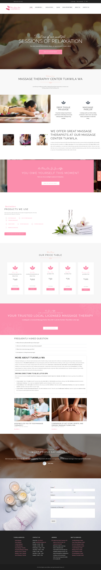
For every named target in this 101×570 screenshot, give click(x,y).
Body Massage (18, 540)
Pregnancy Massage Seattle (78, 546)
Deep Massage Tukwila (20, 547)
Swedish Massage (19, 546)
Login (74, 1)
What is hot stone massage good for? (25, 349)
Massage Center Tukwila (20, 553)
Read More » (17, 429)
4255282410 (40, 540)
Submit (53, 521)
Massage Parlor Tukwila (20, 551)
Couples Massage (88, 108)
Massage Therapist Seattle (78, 555)
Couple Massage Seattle (77, 547)
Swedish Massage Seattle (77, 540)
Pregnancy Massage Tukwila (21, 549)
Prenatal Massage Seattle (77, 553)
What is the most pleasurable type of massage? (27, 342)
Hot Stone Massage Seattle (78, 544)
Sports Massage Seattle (77, 551)
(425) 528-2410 (19, 1)
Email (52, 501)
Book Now (50, 289)
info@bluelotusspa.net (41, 542)
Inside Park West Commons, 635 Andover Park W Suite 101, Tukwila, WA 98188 (60, 542)
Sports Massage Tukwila (20, 555)
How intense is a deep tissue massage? (25, 352)
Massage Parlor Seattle (77, 549)
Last (74, 492)
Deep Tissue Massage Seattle (78, 542)
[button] (2, 140)
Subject (52, 495)
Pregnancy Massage (63, 108)
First (51, 492)
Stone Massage (18, 542)
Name (52, 487)
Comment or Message (57, 507)
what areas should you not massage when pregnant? (29, 345)
